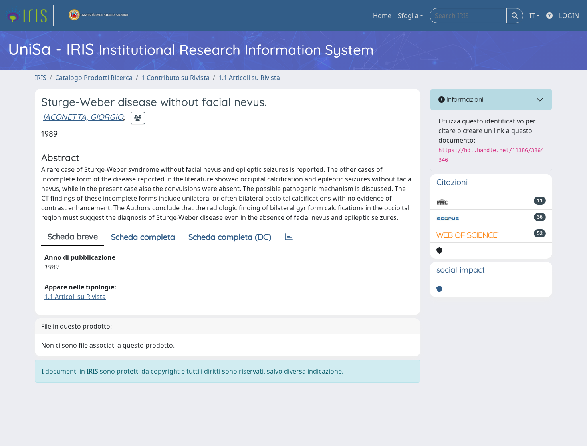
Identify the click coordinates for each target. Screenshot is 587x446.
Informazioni (464, 99)
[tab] (288, 237)
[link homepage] (29, 15)
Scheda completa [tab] (143, 237)
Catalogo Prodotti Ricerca (94, 77)
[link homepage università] (98, 15)
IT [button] (532, 15)
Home (382, 15)
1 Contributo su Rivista (175, 77)
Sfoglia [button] (408, 15)
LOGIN (569, 15)
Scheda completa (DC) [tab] (229, 237)
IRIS (40, 77)
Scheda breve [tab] (73, 236)
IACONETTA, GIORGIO (83, 117)
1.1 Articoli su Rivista (249, 77)
